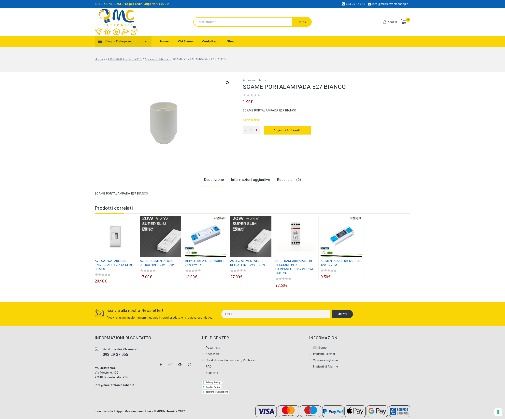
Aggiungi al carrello (287, 130)
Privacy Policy (213, 382)
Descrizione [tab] (214, 179)
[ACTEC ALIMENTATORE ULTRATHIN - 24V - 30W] (250, 236)
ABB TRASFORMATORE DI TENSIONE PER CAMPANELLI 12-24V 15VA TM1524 (294, 267)
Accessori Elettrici (255, 80)
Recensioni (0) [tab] (289, 179)
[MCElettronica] (116, 22)
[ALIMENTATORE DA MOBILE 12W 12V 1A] (341, 236)
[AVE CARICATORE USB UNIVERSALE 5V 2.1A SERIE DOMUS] (115, 236)
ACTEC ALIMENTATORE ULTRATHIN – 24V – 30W (247, 263)
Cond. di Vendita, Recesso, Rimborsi (230, 360)
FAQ (208, 366)
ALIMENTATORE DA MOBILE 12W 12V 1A (340, 263)
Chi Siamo (185, 41)
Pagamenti (213, 347)
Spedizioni (213, 354)
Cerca (302, 22)
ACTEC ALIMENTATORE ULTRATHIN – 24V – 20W (157, 263)
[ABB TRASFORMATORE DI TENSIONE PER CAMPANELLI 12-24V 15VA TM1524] (296, 236)
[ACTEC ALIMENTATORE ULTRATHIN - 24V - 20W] (160, 236)
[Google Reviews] (180, 364)
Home (164, 41)
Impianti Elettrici (324, 354)
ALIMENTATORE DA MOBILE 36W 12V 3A (205, 263)
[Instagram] (170, 364)
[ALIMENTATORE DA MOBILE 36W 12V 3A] (205, 236)
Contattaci (210, 41)
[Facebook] (161, 364)
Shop (231, 41)
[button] (227, 83)
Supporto (212, 373)
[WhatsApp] (189, 364)
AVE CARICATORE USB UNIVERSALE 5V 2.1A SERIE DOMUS (114, 265)
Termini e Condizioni (217, 391)
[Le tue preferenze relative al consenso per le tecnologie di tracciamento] (498, 412)
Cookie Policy (213, 387)
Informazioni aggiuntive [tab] (250, 179)
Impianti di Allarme (325, 366)
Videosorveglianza (325, 360)
